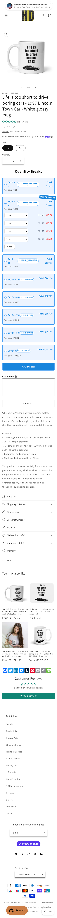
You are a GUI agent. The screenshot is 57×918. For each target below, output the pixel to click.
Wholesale (11, 806)
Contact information (30, 911)
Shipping (5, 131)
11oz (7, 148)
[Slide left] (22, 87)
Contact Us (11, 731)
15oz (20, 148)
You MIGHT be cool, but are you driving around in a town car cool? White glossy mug (15, 653)
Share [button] (8, 560)
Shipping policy (44, 907)
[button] (6, 15)
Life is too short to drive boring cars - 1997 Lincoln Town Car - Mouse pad (41, 611)
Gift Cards (11, 772)
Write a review (28, 695)
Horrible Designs (16, 902)
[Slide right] (35, 87)
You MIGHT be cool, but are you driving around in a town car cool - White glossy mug (15, 611)
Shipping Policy (13, 745)
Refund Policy (13, 758)
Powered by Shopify (32, 902)
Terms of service (29, 907)
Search (9, 724)
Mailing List (11, 765)
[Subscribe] (43, 832)
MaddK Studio (13, 779)
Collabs (10, 813)
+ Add (9, 247)
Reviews (10, 793)
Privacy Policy (12, 738)
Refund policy (47, 902)
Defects (9, 799)
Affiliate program (14, 786)
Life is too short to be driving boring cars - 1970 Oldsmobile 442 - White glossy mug (41, 653)
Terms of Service (14, 751)
